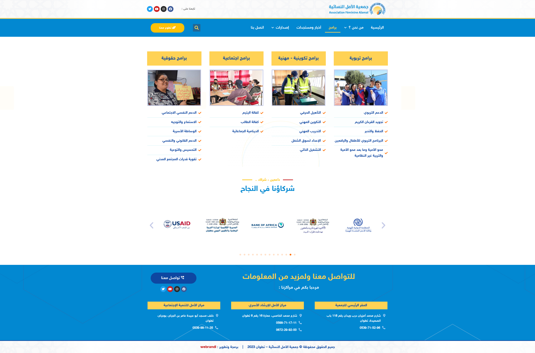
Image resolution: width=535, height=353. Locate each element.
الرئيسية (377, 27)
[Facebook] (170, 9)
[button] (295, 254)
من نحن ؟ (356, 27)
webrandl (208, 347)
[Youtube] (157, 9)
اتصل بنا (257, 27)
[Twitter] (150, 9)
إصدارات (282, 27)
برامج (333, 27)
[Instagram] (164, 9)
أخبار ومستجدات (309, 27)
